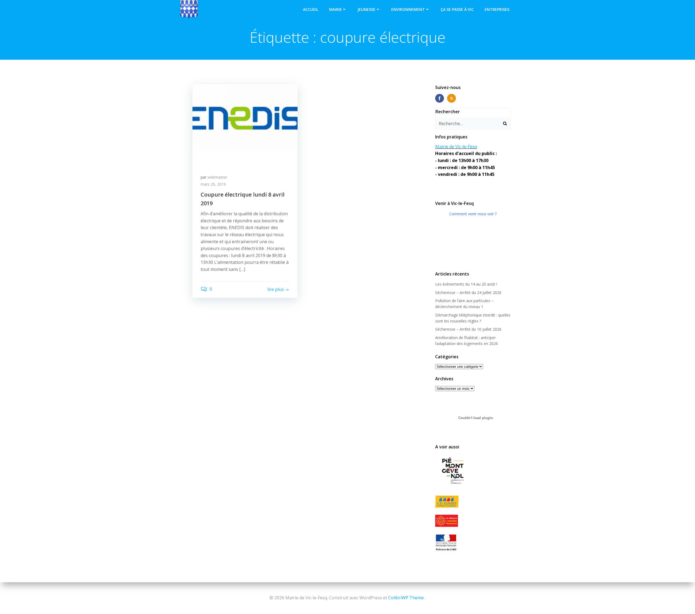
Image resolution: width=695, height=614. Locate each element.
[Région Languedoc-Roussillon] (473, 521)
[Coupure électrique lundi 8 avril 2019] (245, 124)
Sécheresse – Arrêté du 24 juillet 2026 (468, 292)
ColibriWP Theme (406, 598)
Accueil (310, 9)
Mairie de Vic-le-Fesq (456, 147)
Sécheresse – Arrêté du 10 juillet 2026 (468, 329)
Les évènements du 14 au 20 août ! (466, 284)
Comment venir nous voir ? (473, 213)
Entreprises (497, 9)
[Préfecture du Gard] (473, 542)
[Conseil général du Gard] (473, 501)
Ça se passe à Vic (457, 9)
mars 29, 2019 (213, 184)
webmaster (217, 177)
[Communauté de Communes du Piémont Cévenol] (473, 471)
